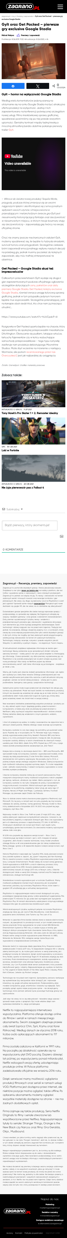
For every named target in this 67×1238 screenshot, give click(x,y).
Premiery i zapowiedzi (25, 16)
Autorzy (10, 1233)
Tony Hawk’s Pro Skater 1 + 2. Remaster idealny (30, 413)
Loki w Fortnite (10, 450)
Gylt (11, 129)
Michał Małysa (8, 35)
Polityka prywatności (34, 1233)
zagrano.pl (6, 16)
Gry (13, 16)
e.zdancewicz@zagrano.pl (50, 1223)
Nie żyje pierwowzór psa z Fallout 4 (23, 487)
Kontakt (18, 1233)
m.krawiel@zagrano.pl (50, 1216)
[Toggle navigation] (60, 6)
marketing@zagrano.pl (50, 1208)
